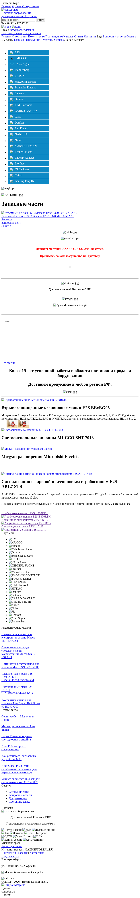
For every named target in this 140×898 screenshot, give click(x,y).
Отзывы (132, 36)
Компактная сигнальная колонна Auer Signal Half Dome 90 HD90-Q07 (20, 703)
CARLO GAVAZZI (26, 110)
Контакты (90, 36)
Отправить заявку (12, 33)
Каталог (68, 36)
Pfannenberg (22, 69)
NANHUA (21, 134)
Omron (19, 99)
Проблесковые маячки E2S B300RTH (24, 513)
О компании (20, 36)
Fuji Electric (22, 128)
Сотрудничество (19, 791)
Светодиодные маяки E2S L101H (22, 526)
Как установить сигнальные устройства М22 (18, 757)
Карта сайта (37, 852)
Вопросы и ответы (115, 36)
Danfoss (19, 122)
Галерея (6, 6)
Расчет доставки (11, 846)
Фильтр (130, 45)
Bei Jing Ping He (24, 181)
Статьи (79, 36)
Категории (11, 45)
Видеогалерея (10, 856)
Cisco (18, 116)
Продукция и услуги (39, 39)
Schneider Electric (25, 87)
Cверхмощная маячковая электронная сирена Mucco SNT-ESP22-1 (18, 637)
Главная (6, 36)
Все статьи (8, 362)
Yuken (18, 175)
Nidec (18, 140)
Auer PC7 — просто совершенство (13, 747)
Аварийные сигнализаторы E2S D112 (24, 519)
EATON (20, 75)
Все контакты (32, 33)
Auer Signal (23, 64)
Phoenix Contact (24, 157)
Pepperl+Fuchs (23, 151)
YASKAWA (22, 169)
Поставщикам (54, 36)
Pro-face (19, 163)
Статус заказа (30, 6)
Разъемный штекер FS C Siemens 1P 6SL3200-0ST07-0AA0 (37, 216)
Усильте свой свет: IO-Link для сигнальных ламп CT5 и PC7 (20, 780)
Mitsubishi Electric (25, 81)
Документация (18, 798)
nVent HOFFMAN (26, 145)
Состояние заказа (19, 801)
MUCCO (21, 58)
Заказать (6, 219)
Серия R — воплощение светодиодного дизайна (16, 738)
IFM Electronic (23, 105)
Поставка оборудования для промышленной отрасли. (19, 14)
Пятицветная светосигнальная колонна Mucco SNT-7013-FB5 (20, 665)
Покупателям (36, 36)
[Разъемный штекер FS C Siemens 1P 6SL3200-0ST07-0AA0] (39, 212)
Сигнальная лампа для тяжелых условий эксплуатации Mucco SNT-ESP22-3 (18, 652)
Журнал (17, 6)
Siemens (59, 39)
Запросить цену (11, 222)
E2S (17, 52)
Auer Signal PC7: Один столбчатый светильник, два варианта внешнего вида (19, 769)
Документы (8, 852)
